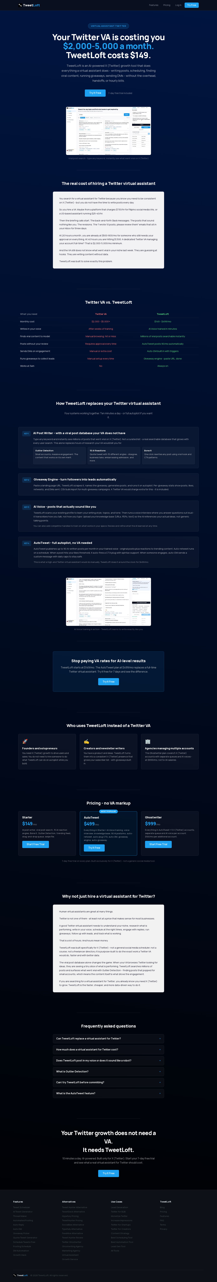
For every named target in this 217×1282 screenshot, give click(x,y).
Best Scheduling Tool (121, 1237)
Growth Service (70, 1259)
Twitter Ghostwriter (71, 1242)
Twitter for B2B (118, 1211)
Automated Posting (23, 1220)
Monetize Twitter (119, 1216)
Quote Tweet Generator (25, 1237)
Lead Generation (119, 1207)
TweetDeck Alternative (73, 1211)
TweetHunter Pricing (72, 1220)
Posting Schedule (22, 1246)
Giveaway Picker (21, 1233)
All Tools (115, 1250)
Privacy (163, 1229)
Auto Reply (18, 1224)
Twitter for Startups (121, 1224)
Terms (163, 1224)
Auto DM (17, 1229)
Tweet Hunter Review (72, 1237)
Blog (162, 1207)
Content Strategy (120, 1233)
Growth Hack (19, 1254)
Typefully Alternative (72, 1229)
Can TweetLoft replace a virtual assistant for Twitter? (108, 1038)
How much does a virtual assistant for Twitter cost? (108, 1049)
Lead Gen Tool (118, 1246)
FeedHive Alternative (72, 1233)
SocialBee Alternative (73, 1224)
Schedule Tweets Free (24, 1242)
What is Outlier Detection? (108, 1071)
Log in (178, 5)
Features (153, 5)
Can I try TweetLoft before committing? (108, 1082)
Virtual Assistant (70, 1254)
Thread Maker (20, 1216)
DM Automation (21, 1250)
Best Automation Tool (122, 1242)
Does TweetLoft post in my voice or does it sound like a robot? (108, 1060)
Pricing (166, 5)
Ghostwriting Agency (72, 1246)
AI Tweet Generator (23, 1211)
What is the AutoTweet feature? (108, 1093)
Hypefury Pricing (70, 1216)
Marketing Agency (71, 1250)
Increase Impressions (121, 1220)
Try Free (191, 5)
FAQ (162, 1220)
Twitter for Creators (121, 1229)
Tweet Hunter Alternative (74, 1207)
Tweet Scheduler (21, 1207)
